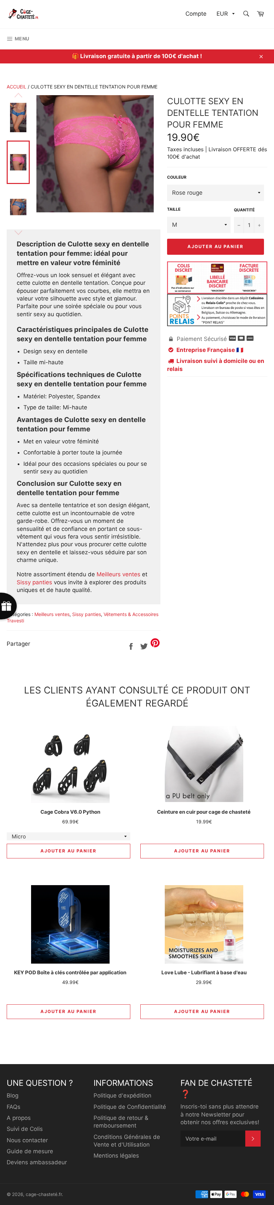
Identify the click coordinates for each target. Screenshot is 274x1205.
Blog (12, 1095)
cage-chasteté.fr (44, 1194)
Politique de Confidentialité (130, 1106)
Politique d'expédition (122, 1095)
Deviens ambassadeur (37, 1162)
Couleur (176, 177)
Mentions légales (116, 1155)
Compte (196, 13)
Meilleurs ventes (118, 574)
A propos (19, 1118)
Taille (173, 209)
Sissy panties (34, 582)
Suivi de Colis (25, 1129)
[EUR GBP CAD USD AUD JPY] (225, 14)
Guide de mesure (30, 1151)
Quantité (244, 209)
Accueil (16, 86)
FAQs (13, 1106)
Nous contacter (27, 1140)
